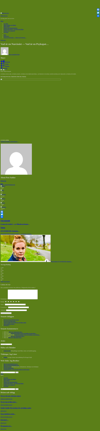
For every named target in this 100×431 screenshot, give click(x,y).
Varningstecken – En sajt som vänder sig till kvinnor (16, 369)
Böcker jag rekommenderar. (10, 28)
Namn (3, 304)
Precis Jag (11, 54)
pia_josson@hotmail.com (8, 184)
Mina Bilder (7, 26)
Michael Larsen (7, 366)
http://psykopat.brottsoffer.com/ (11, 365)
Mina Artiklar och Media (10, 25)
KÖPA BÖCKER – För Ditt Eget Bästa (13, 29)
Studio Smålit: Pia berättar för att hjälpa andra (15, 322)
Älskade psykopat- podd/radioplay (10, 141)
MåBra (5, 357)
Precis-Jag (3, 40)
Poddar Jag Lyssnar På (9, 30)
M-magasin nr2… (6, 426)
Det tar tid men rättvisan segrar (11, 319)
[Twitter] (50, 214)
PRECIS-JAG (4, 16)
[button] (50, 21)
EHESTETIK (7, 351)
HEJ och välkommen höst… (16, 332)
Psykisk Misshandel (9, 368)
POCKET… (7, 325)
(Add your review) (5, 281)
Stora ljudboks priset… (9, 324)
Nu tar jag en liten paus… (10, 321)
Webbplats (3, 310)
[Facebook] (50, 212)
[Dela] (50, 217)
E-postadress (4, 307)
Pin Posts (6, 32)
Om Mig (6, 23)
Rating (3, 301)
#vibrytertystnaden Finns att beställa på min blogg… (24, 333)
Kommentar (4, 299)
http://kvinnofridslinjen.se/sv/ (11, 364)
